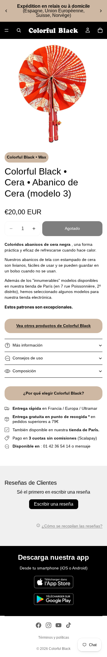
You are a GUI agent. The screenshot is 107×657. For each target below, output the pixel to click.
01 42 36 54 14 (56, 446)
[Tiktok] (68, 625)
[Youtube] (58, 625)
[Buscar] (19, 30)
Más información (28, 345)
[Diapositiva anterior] (6, 11)
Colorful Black (59, 649)
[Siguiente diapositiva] (100, 11)
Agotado (72, 228)
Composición (24, 371)
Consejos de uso (28, 358)
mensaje (82, 446)
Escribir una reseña (53, 504)
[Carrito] (100, 30)
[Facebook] (38, 625)
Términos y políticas (53, 638)
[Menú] (6, 30)
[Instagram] (48, 625)
